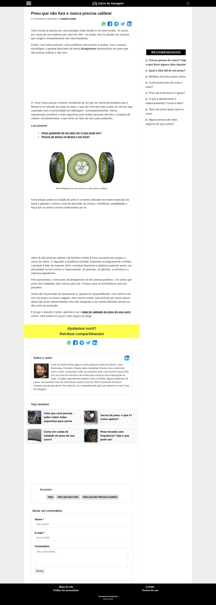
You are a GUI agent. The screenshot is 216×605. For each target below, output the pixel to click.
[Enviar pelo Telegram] (116, 23)
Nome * (39, 519)
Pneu (50, 497)
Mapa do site (66, 587)
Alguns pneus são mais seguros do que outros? (161, 121)
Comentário (42, 546)
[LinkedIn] (127, 358)
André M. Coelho (68, 19)
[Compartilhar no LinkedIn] (129, 23)
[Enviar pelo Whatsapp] (103, 23)
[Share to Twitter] (122, 23)
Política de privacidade (66, 590)
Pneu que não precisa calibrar (100, 497)
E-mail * (39, 532)
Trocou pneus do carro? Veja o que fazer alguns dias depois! (166, 62)
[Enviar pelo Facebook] (110, 23)
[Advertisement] (82, 77)
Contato (150, 587)
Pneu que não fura (68, 497)
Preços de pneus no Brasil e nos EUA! (66, 136)
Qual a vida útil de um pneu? (167, 70)
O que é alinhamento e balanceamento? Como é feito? (165, 101)
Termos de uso (150, 590)
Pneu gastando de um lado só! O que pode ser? (72, 133)
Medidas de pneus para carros (167, 76)
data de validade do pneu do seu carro (106, 312)
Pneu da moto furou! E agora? (167, 92)
